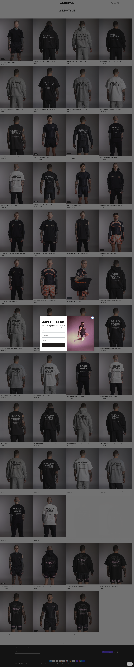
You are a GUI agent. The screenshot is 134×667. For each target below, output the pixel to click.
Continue (53, 345)
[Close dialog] (92, 318)
